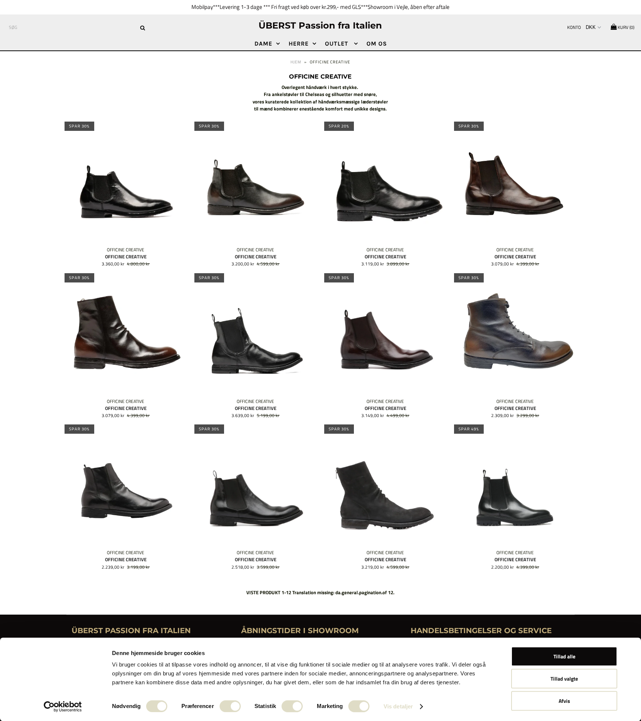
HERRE (299, 43)
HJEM (295, 62)
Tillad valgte (564, 678)
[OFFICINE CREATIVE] (125, 182)
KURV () (625, 27)
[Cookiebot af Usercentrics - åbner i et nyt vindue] (62, 706)
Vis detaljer (398, 706)
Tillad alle (564, 656)
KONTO (574, 27)
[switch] (230, 706)
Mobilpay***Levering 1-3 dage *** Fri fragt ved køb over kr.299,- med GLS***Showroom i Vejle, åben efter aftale (320, 7)
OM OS (376, 43)
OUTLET (337, 43)
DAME (263, 43)
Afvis (564, 701)
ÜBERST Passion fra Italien (320, 25)
